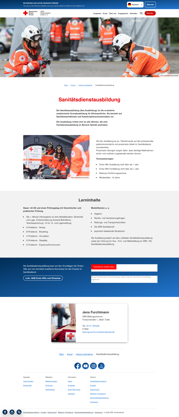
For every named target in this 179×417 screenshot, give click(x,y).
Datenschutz (94, 389)
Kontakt (93, 385)
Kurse (105, 13)
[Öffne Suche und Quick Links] (141, 13)
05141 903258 (92, 325)
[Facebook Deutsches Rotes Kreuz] (77, 366)
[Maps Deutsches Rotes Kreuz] (101, 366)
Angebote (97, 13)
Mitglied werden (51, 381)
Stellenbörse (50, 389)
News (70, 381)
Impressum (94, 402)
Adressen (71, 393)
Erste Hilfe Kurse (74, 389)
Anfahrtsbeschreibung (98, 381)
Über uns (112, 13)
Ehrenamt (49, 385)
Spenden (150, 13)
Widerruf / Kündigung (98, 393)
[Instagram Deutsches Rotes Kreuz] (93, 366)
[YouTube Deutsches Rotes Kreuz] (85, 366)
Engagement (123, 13)
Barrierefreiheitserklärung (99, 398)
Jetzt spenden (28, 381)
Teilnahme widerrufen (103, 266)
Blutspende (27, 385)
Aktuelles (133, 13)
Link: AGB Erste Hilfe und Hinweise (42, 278)
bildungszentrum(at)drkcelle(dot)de (98, 331)
